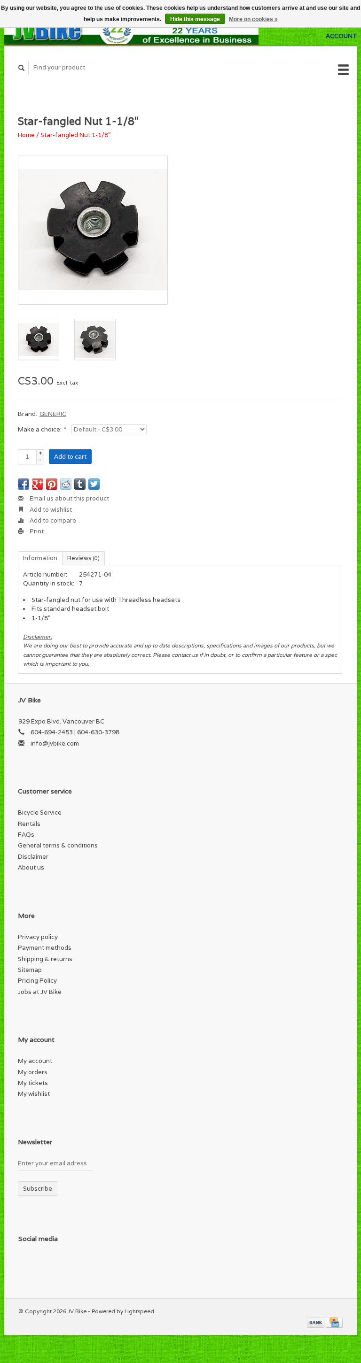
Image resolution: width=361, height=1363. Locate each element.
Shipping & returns (45, 959)
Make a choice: (41, 429)
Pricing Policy (37, 981)
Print (36, 531)
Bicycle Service (40, 812)
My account (35, 1061)
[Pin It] (51, 484)
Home (26, 135)
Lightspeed (139, 1311)
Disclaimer (33, 857)
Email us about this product (68, 498)
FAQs (26, 835)
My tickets (33, 1083)
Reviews (83, 558)
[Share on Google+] (37, 484)
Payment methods (44, 948)
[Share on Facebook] (23, 484)
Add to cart (70, 457)
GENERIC (52, 414)
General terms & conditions (58, 845)
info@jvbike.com (55, 743)
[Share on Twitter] (94, 484)
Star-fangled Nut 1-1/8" (75, 135)
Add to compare (52, 520)
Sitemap (30, 970)
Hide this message (195, 19)
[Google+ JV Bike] (65, 1263)
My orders (32, 1072)
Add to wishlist (50, 510)
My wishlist (34, 1094)
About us (31, 867)
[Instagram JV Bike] (104, 1263)
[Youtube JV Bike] (85, 1263)
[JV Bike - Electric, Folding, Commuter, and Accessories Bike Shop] (131, 30)
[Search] (22, 68)
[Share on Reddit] (65, 484)
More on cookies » (253, 19)
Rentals (29, 824)
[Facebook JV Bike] (27, 1263)
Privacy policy (38, 937)
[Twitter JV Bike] (46, 1263)
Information (40, 558)
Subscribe (37, 1189)
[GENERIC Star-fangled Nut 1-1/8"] (92, 229)
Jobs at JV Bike (40, 992)
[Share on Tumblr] (80, 484)
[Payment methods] (316, 1322)
